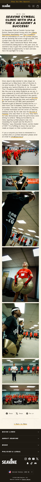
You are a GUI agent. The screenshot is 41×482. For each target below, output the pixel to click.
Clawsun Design (26, 479)
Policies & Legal (11, 451)
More (5, 445)
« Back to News (20, 424)
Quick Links (8, 432)
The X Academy (29, 34)
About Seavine (10, 438)
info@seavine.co (17, 137)
